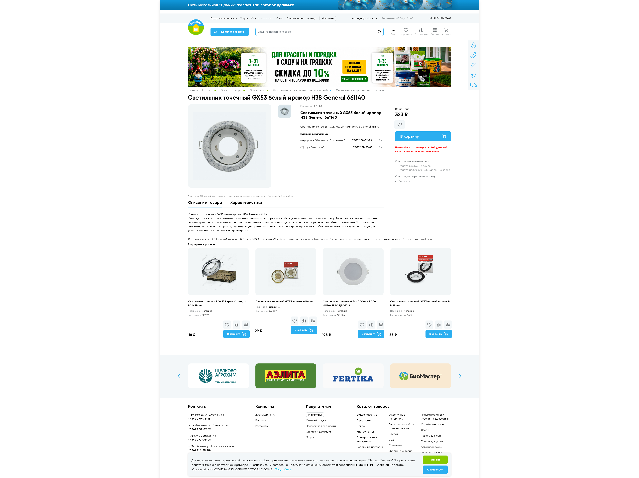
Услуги (244, 18)
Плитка (393, 434)
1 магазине (200, 311)
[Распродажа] (473, 75)
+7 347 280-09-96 (361, 140)
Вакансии (261, 420)
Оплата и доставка (262, 18)
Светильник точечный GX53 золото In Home (284, 301)
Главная (193, 90)
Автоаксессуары (431, 447)
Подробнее (283, 469)
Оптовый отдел (295, 18)
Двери (425, 430)
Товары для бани (431, 435)
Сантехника (396, 445)
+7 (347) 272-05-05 (440, 18)
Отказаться (435, 469)
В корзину (409, 136)
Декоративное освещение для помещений (300, 90)
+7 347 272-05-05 (362, 147)
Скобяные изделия (400, 451)
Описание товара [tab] (205, 202)
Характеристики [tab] (246, 202)
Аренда (311, 18)
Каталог (207, 90)
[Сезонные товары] (473, 65)
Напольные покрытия (370, 447)
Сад (391, 439)
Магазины (328, 18)
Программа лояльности (224, 18)
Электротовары (231, 90)
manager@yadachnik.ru (365, 18)
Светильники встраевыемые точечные (360, 90)
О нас (279, 18)
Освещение (257, 90)
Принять (435, 459)
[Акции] (473, 45)
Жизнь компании (265, 414)
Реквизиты (261, 426)
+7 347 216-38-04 (199, 450)
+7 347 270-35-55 (199, 418)
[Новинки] (473, 55)
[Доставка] (473, 85)
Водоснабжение (367, 414)
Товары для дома (432, 441)
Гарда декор (365, 420)
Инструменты (365, 431)
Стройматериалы (432, 424)
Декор (361, 426)
